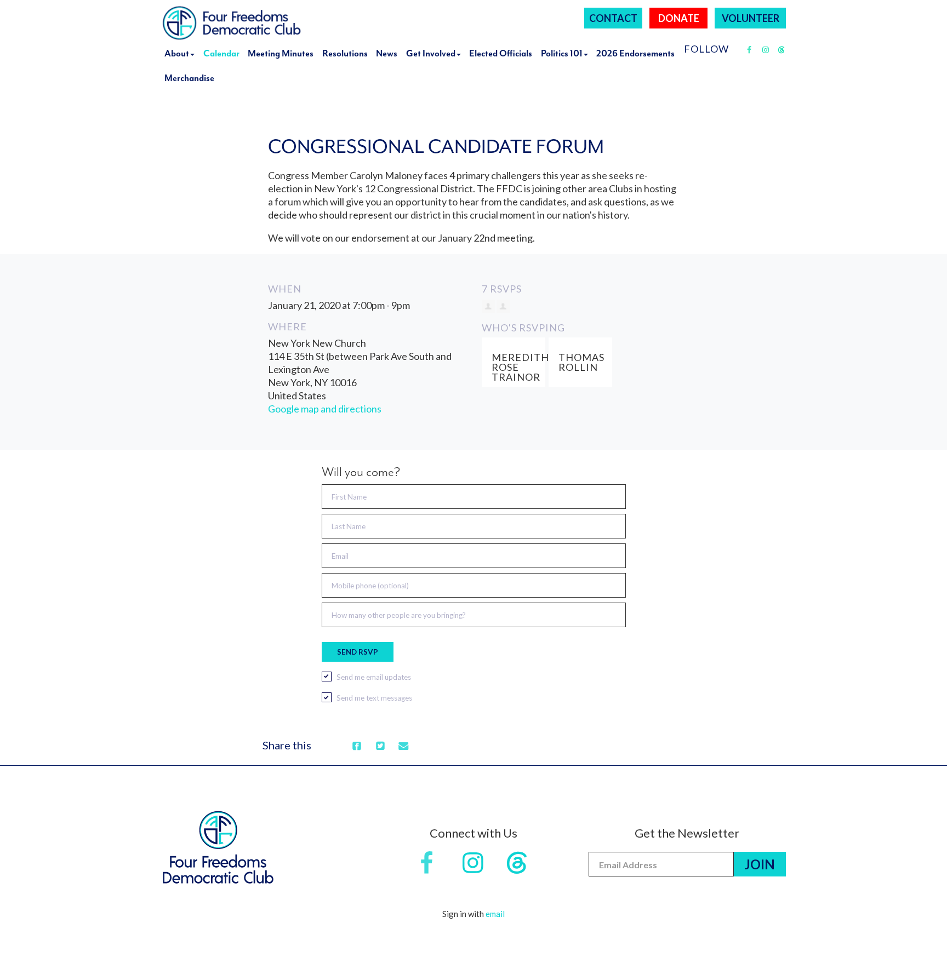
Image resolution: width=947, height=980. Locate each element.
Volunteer (750, 18)
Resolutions (345, 53)
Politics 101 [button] (562, 53)
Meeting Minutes (280, 53)
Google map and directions (324, 409)
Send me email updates (373, 677)
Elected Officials (500, 53)
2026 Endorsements (635, 53)
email (495, 914)
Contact (613, 18)
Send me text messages (374, 698)
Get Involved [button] (430, 53)
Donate (678, 18)
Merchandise (189, 78)
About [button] (176, 53)
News (386, 53)
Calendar (221, 53)
